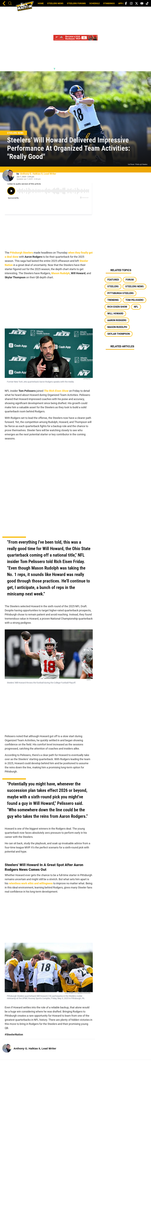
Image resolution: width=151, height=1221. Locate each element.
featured (113, 279)
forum (130, 279)
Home (41, 3)
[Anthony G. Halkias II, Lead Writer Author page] (8, 175)
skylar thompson (118, 333)
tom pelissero (134, 300)
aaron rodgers (116, 320)
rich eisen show (117, 306)
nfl (136, 306)
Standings (109, 3)
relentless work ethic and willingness (31, 883)
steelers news (134, 286)
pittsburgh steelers (120, 293)
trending (113, 300)
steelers (113, 286)
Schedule (94, 3)
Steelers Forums (76, 3)
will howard (115, 313)
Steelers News (55, 3)
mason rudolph (117, 327)
